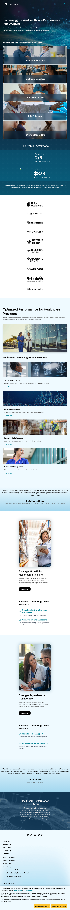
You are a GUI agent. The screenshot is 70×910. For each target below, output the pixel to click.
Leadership (7, 850)
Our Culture (7, 848)
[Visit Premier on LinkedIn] (35, 835)
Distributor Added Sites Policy (12, 876)
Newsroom (7, 845)
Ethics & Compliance (9, 857)
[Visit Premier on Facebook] (28, 835)
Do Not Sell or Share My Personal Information (16, 873)
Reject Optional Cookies (59, 906)
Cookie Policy (7, 867)
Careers (6, 853)
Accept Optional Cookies (42, 906)
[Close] (67, 889)
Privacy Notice (7, 863)
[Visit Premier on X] (31, 835)
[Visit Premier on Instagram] (42, 835)
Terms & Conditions (9, 860)
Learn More (8, 387)
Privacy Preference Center (11, 870)
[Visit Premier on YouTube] (39, 835)
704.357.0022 (9, 883)
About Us (6, 842)
